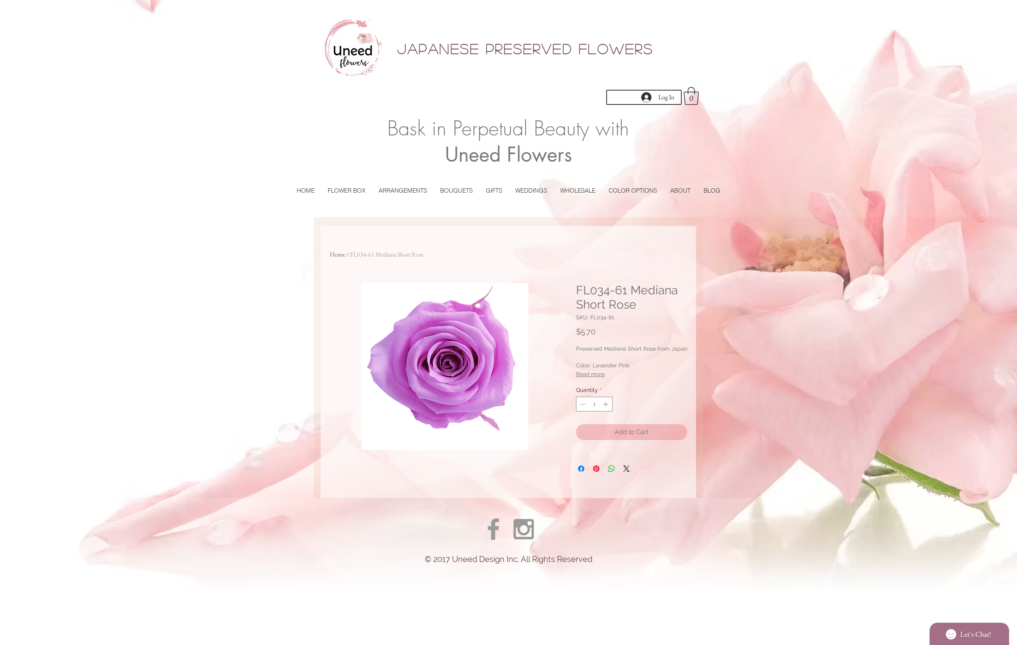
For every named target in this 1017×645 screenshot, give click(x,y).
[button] (691, 96)
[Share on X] (626, 468)
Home (337, 254)
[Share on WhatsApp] (611, 468)
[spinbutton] (594, 404)
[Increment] (606, 404)
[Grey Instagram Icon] (523, 529)
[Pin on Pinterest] (596, 468)
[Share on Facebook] (581, 468)
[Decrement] (582, 404)
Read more (590, 374)
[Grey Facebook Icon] (493, 529)
